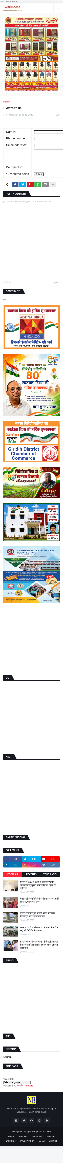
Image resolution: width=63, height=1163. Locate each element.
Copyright (50, 1136)
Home (11, 1136)
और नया (8, 282)
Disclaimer (11, 1141)
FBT (49, 1131)
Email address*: (16, 145)
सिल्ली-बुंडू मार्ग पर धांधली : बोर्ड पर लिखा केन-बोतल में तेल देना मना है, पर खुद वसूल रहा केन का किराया (39, 944)
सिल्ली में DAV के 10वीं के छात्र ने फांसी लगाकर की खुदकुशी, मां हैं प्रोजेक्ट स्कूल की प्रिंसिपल (38, 885)
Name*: (11, 132)
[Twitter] (22, 184)
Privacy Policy (27, 1141)
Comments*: (14, 167)
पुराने (56, 282)
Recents (31, 874)
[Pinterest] (30, 184)
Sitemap (7, 1057)
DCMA (41, 1141)
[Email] (45, 184)
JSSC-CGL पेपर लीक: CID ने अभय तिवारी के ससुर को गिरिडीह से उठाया (39, 929)
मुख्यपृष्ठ (6, 102)
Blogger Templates (33, 1131)
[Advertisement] (31, 639)
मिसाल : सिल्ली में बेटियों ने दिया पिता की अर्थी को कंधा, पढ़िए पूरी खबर (39, 900)
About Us (22, 1136)
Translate (28, 1085)
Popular (12, 874)
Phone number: (16, 138)
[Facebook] (15, 184)
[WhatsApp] (37, 184)
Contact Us (36, 1136)
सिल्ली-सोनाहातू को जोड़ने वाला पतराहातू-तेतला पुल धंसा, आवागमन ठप (38, 914)
